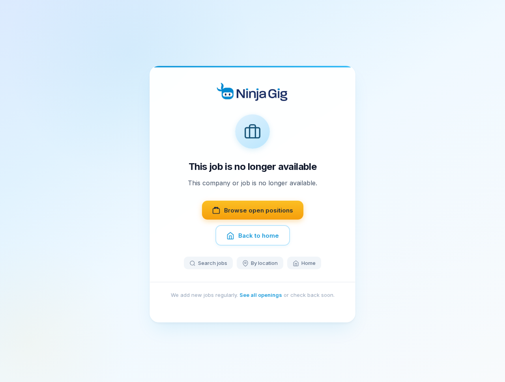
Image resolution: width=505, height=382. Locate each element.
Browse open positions (258, 210)
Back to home (258, 235)
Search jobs (212, 263)
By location (264, 263)
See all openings (260, 295)
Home (308, 263)
